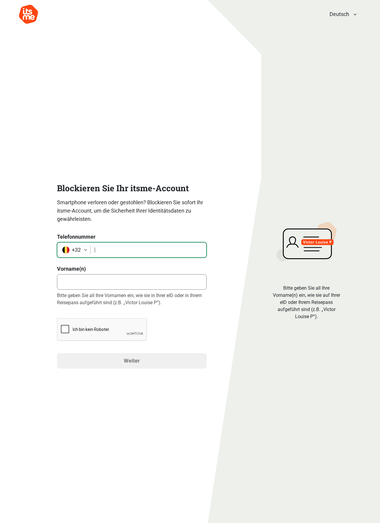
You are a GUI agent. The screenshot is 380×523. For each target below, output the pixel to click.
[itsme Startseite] (28, 14)
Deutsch (339, 14)
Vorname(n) (71, 269)
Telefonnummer (76, 237)
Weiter (132, 361)
